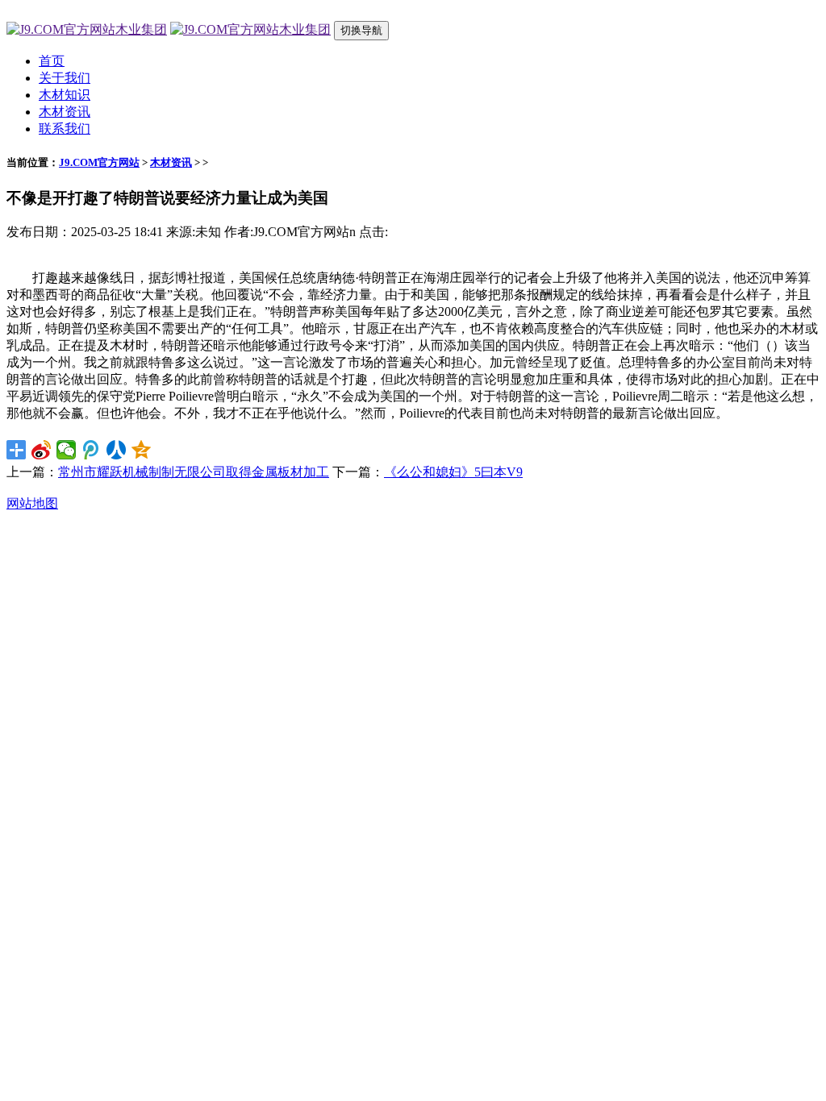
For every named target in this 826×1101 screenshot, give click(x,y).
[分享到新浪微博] (41, 449)
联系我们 (64, 128)
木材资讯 (64, 111)
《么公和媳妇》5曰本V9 (453, 472)
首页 (52, 61)
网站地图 (32, 503)
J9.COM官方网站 (99, 162)
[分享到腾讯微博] (91, 449)
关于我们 (64, 78)
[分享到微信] (66, 449)
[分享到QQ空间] (141, 449)
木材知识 (64, 95)
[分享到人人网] (116, 449)
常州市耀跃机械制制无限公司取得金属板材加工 (193, 472)
